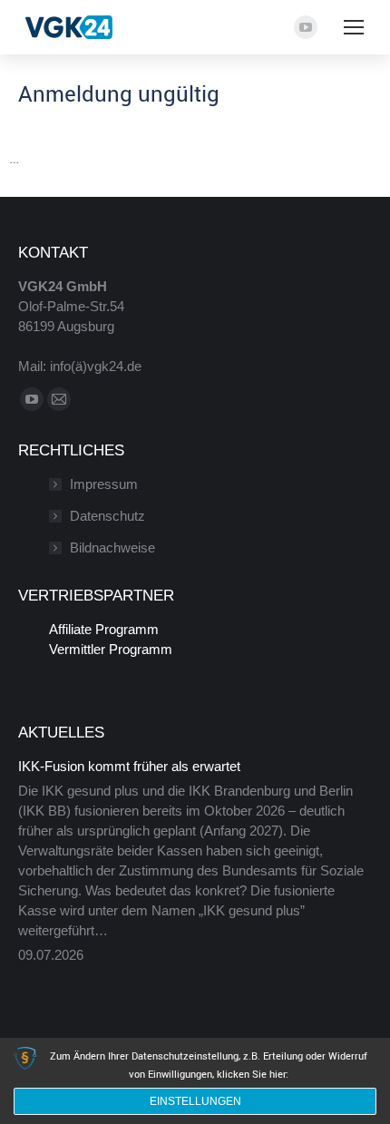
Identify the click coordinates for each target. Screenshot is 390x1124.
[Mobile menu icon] (354, 27)
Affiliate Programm (104, 629)
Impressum (104, 484)
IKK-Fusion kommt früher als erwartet (129, 766)
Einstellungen (195, 1101)
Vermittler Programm (110, 649)
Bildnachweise (112, 547)
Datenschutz (107, 515)
